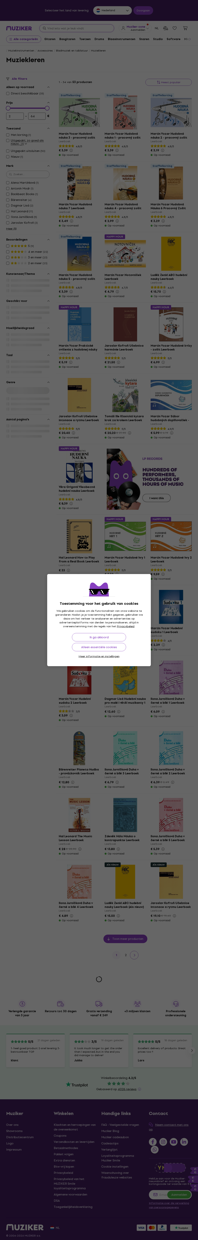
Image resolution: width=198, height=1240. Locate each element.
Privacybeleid (125, 626)
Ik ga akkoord (99, 637)
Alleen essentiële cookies (99, 647)
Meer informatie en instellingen (99, 656)
